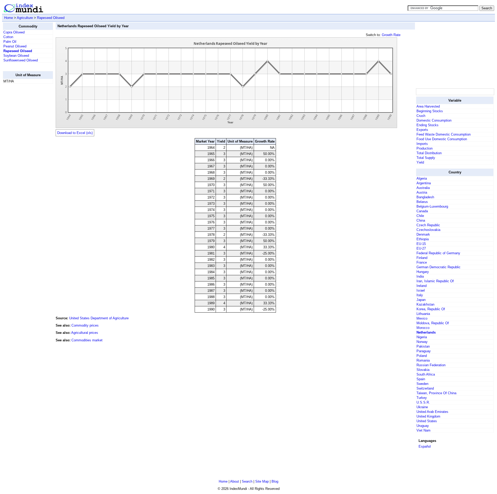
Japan (421, 300)
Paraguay (423, 351)
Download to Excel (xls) (75, 133)
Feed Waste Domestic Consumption (443, 134)
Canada (422, 211)
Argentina (423, 183)
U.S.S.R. (423, 402)
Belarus (422, 202)
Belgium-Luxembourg (432, 206)
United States (426, 421)
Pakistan (423, 346)
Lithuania (423, 314)
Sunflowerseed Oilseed (20, 60)
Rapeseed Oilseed (50, 18)
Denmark (423, 234)
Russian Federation (430, 365)
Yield (420, 162)
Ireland (421, 286)
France (421, 262)
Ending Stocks (427, 125)
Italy (419, 295)
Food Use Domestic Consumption (441, 139)
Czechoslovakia (428, 230)
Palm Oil (9, 42)
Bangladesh (425, 197)
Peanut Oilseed (14, 46)
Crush (420, 116)
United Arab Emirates (432, 412)
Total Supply (425, 158)
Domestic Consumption (433, 120)
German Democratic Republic (438, 267)
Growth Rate (391, 35)
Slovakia (422, 370)
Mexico (421, 318)
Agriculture (25, 18)
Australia (423, 188)
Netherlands (426, 332)
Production (424, 148)
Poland (421, 356)
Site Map (262, 481)
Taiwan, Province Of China (436, 393)
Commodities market (87, 340)
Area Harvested (428, 106)
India (420, 276)
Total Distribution (429, 153)
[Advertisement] (23, 165)
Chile (420, 216)
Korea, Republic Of (430, 309)
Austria (421, 192)
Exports (422, 130)
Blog (275, 481)
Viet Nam (423, 430)
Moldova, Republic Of (432, 323)
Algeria (421, 178)
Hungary (422, 272)
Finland (421, 258)
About (234, 481)
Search (247, 481)
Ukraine (422, 407)
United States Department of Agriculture (99, 318)
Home (8, 18)
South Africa (425, 374)
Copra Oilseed (14, 32)
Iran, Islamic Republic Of (435, 281)
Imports (422, 144)
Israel (420, 290)
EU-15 (421, 244)
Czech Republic (428, 225)
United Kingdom (428, 416)
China (420, 220)
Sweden (422, 384)
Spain (420, 379)
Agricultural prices (84, 333)
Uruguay (422, 426)
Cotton (8, 37)
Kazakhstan (425, 304)
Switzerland (425, 388)
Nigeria (421, 337)
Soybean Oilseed (16, 56)
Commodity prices (85, 325)
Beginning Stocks (429, 111)
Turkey (421, 398)
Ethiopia (422, 239)
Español (425, 446)
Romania (423, 360)
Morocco (422, 328)
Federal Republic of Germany (438, 253)
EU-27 (421, 248)
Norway (422, 342)
